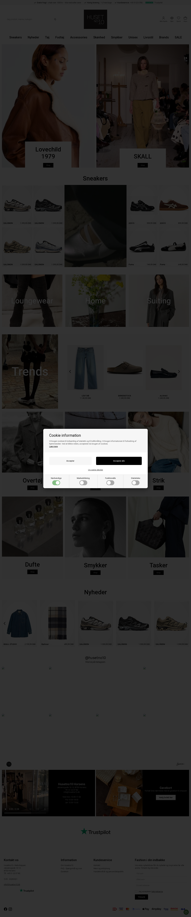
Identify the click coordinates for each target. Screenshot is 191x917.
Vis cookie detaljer (95, 470)
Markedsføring (83, 478)
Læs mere (53, 446)
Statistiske (135, 478)
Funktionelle (110, 478)
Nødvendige (56, 478)
